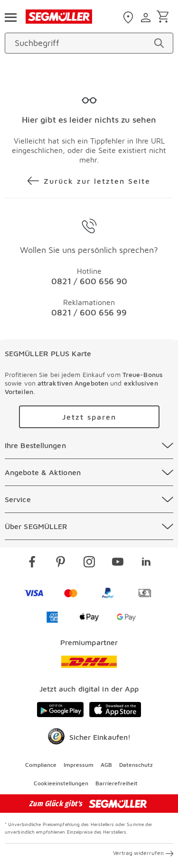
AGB (106, 764)
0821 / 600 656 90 (89, 281)
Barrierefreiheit (116, 783)
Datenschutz (136, 764)
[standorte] (129, 17)
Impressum (79, 764)
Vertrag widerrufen (138, 852)
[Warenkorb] (164, 17)
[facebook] (32, 563)
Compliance (40, 764)
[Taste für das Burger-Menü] (10, 16)
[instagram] (89, 563)
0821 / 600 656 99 (89, 312)
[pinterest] (60, 563)
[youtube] (117, 563)
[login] (147, 17)
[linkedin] (146, 563)
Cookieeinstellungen (61, 783)
